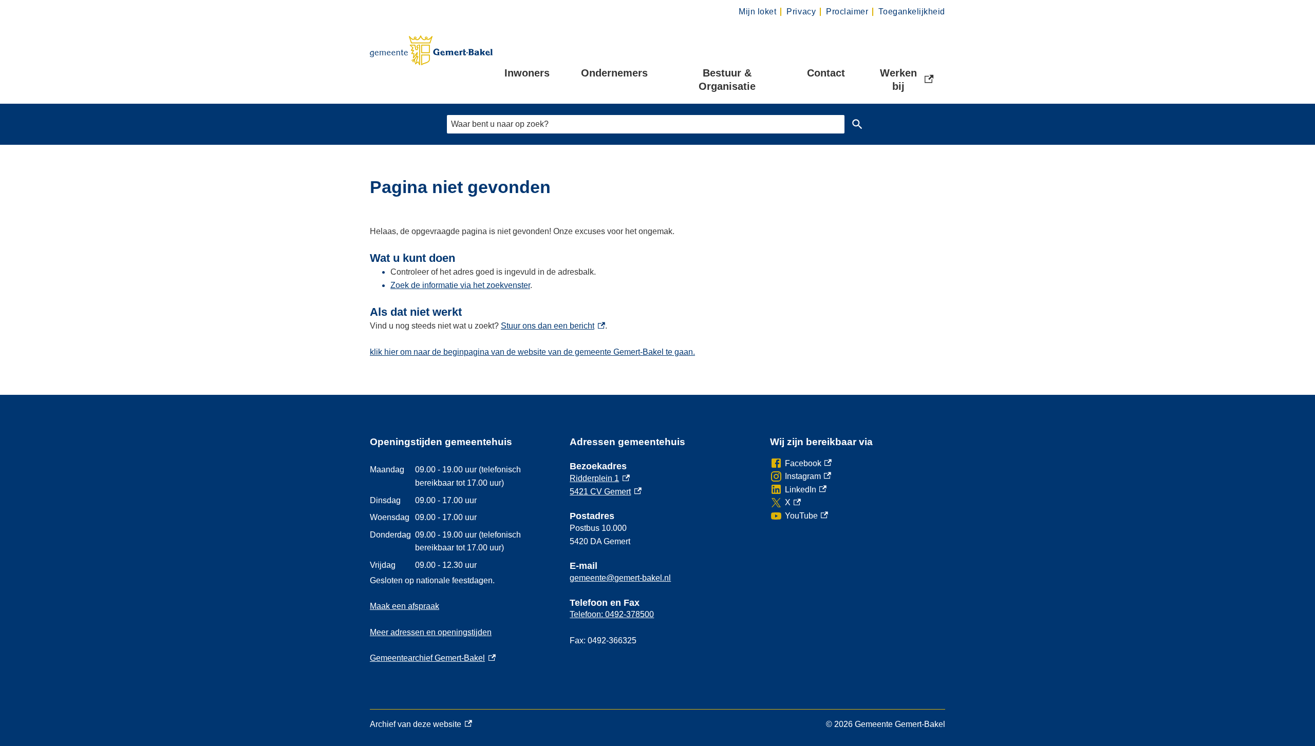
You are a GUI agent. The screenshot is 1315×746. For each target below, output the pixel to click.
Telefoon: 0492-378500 (612, 614)
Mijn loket (757, 11)
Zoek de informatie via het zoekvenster (460, 285)
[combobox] (645, 124)
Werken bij (907, 79)
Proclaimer (847, 11)
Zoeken (857, 124)
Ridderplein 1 (600, 478)
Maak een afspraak (404, 606)
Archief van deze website (415, 725)
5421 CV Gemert (606, 491)
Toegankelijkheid (911, 11)
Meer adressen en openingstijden (431, 632)
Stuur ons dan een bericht (553, 325)
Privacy (801, 11)
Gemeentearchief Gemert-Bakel (433, 658)
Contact (826, 73)
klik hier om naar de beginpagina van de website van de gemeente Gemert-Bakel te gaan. (532, 352)
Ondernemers (614, 73)
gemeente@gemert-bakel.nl (620, 577)
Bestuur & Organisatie (727, 79)
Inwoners (527, 73)
